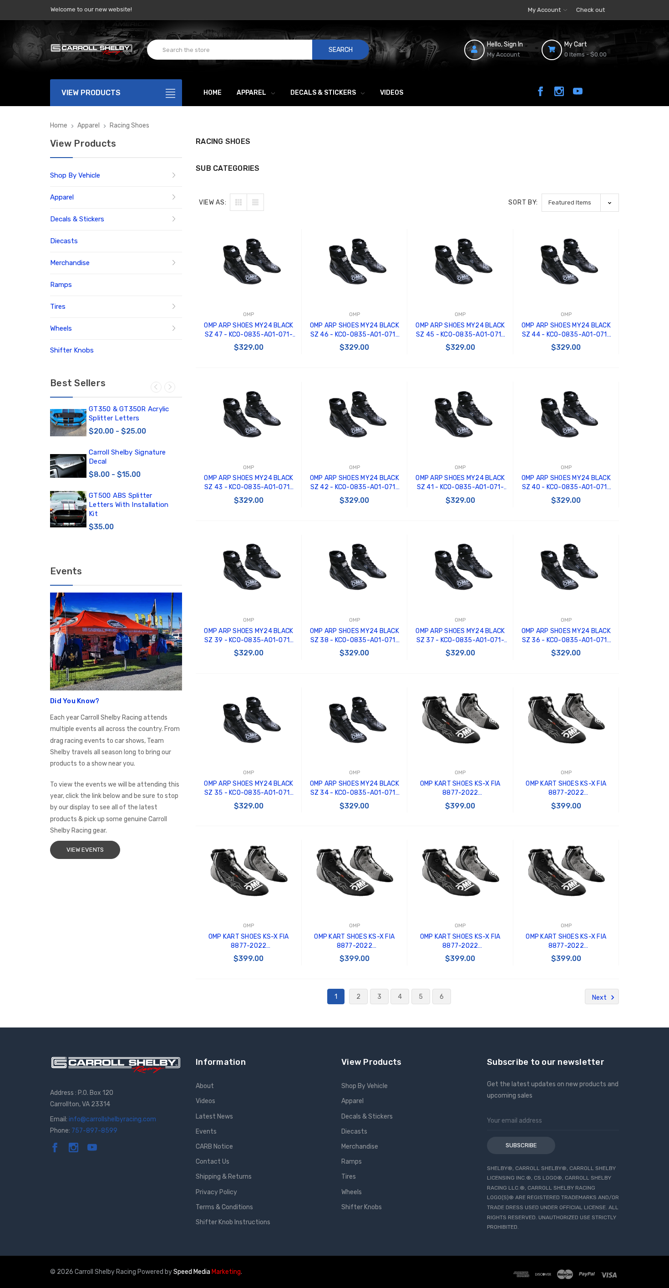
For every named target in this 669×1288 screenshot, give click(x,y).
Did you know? (74, 701)
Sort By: (523, 202)
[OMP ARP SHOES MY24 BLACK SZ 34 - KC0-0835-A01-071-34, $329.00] (355, 720)
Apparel (251, 93)
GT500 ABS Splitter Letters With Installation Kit (128, 504)
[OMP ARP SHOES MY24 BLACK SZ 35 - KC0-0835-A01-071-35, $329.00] (249, 720)
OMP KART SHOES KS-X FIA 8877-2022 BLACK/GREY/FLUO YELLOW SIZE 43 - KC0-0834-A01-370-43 (460, 942)
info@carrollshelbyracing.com (112, 1119)
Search (341, 50)
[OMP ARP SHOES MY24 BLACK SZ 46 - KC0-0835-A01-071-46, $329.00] (355, 261)
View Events (85, 849)
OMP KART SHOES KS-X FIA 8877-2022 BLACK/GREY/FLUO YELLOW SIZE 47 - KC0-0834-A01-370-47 (460, 788)
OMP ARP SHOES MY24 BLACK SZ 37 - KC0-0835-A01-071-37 (460, 636)
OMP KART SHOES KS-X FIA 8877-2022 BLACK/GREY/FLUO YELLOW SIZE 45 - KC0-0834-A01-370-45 (249, 942)
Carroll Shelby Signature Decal (127, 456)
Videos (391, 93)
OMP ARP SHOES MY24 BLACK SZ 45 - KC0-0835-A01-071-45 (460, 330)
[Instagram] (559, 91)
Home (212, 93)
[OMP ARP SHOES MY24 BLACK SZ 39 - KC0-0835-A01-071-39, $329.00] (249, 567)
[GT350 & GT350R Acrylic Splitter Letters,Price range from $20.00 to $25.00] (68, 422)
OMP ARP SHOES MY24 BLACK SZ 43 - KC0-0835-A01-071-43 (248, 483)
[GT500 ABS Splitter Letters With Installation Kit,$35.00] (68, 509)
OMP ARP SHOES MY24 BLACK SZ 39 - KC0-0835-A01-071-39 (248, 636)
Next (169, 387)
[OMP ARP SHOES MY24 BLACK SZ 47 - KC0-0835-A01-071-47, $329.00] (249, 261)
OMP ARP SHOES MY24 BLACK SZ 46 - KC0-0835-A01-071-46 (354, 330)
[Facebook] (540, 91)
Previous (156, 387)
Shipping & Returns (224, 1177)
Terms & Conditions (224, 1207)
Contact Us (212, 1161)
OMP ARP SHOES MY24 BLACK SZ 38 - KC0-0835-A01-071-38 (354, 636)
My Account (545, 9)
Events (206, 1131)
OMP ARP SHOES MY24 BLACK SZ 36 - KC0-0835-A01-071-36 (566, 636)
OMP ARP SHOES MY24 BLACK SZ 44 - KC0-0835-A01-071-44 (566, 330)
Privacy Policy (216, 1192)
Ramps (61, 285)
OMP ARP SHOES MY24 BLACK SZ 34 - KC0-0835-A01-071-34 (354, 788)
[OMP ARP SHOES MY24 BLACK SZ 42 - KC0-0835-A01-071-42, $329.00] (355, 414)
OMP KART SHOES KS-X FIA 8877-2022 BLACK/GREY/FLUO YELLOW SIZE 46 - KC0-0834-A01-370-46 (566, 788)
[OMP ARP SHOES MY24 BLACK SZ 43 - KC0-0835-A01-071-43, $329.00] (249, 414)
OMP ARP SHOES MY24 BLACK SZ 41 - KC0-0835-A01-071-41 (460, 483)
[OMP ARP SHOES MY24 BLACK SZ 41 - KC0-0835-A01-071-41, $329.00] (460, 414)
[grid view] (238, 202)
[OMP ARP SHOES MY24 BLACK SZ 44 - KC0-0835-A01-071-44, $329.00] (566, 261)
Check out (590, 9)
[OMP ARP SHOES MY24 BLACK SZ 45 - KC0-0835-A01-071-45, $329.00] (460, 261)
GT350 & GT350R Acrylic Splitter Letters (129, 413)
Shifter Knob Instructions (233, 1222)
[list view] (255, 202)
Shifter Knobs (72, 350)
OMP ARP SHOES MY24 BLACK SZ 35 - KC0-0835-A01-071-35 (248, 788)
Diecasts (64, 241)
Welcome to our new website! (91, 9)
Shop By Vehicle (75, 175)
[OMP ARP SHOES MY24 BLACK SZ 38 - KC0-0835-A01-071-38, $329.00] (355, 567)
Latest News (214, 1116)
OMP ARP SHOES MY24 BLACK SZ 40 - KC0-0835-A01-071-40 (566, 483)
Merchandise (70, 263)
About (205, 1086)
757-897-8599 (94, 1131)
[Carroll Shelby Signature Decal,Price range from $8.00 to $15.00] (68, 466)
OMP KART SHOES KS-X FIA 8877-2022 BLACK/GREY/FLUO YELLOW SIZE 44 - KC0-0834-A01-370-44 (354, 942)
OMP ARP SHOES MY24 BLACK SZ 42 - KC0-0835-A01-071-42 (354, 483)
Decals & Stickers (323, 93)
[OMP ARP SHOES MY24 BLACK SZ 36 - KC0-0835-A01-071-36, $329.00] (566, 567)
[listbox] (580, 202)
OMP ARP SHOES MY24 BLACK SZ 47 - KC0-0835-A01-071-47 (248, 330)
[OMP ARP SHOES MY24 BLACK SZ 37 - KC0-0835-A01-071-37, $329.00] (460, 567)
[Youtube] (578, 91)
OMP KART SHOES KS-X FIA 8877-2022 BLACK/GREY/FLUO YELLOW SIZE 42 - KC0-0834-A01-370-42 (566, 942)
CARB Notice (214, 1146)
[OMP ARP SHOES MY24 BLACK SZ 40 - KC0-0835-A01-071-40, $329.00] (566, 414)
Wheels (61, 328)
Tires (58, 306)
